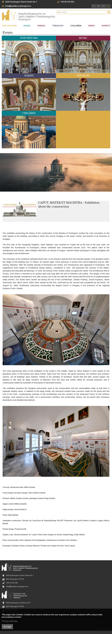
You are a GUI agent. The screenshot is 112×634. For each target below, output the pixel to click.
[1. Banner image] (50, 190)
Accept (7, 626)
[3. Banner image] (56, 190)
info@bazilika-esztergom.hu (18, 6)
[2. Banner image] (53, 190)
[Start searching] (108, 12)
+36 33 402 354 (67, 2)
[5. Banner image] (62, 190)
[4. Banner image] (59, 190)
